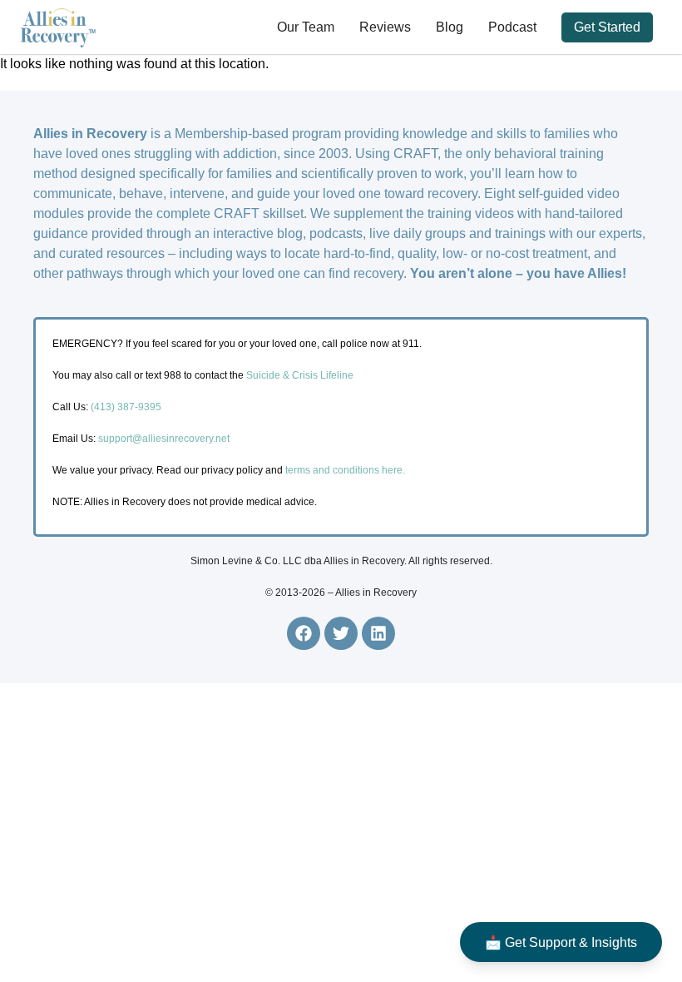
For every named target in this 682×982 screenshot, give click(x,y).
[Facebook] (303, 633)
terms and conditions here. (345, 470)
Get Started (607, 27)
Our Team (305, 27)
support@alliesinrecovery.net (164, 438)
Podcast (512, 27)
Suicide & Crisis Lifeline (298, 375)
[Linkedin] (378, 633)
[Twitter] (341, 633)
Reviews (385, 27)
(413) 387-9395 (126, 407)
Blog (449, 27)
